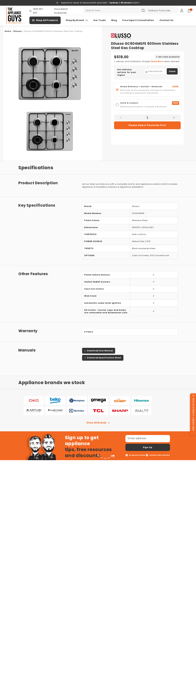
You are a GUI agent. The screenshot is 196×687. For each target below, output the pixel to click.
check (172, 71)
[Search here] (143, 10)
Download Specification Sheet (104, 357)
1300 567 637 (38, 11)
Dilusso (17, 31)
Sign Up (147, 447)
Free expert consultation (138, 20)
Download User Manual (100, 350)
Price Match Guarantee (61, 11)
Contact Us (166, 20)
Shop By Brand (75, 20)
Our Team (99, 20)
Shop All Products (47, 20)
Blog (114, 20)
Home (8, 31)
